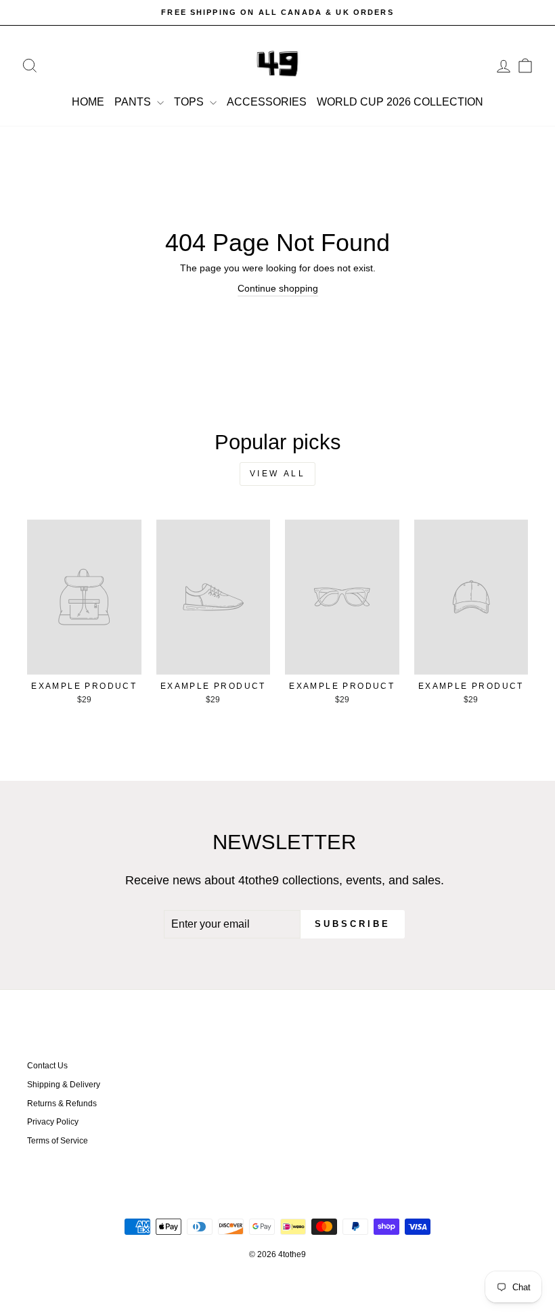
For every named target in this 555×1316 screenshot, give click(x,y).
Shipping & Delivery (63, 1084)
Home (88, 102)
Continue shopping (278, 288)
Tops (190, 102)
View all (278, 473)
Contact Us (47, 1065)
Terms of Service (57, 1140)
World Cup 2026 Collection (400, 102)
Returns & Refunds (62, 1103)
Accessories (267, 102)
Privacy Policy (53, 1122)
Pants (134, 102)
